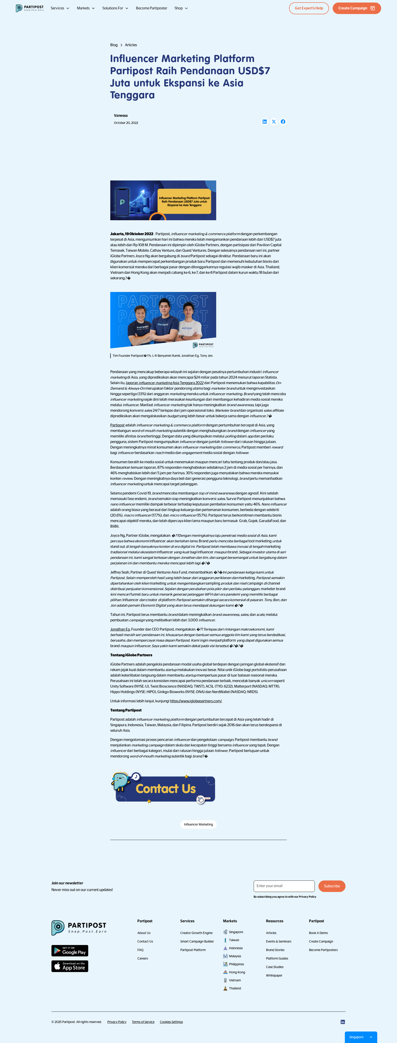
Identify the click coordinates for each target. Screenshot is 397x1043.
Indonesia (236, 948)
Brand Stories (275, 950)
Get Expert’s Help (309, 8)
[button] (60, 8)
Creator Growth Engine (196, 932)
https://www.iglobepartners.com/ (196, 701)
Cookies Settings (171, 1021)
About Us (143, 932)
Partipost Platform (193, 950)
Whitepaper (274, 975)
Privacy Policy (116, 1021)
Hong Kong (237, 972)
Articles (271, 932)
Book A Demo (318, 932)
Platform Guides (277, 958)
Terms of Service (143, 1021)
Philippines (236, 964)
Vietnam (235, 980)
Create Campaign (321, 941)
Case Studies (275, 967)
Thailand (235, 988)
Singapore (236, 932)
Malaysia (235, 956)
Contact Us (145, 941)
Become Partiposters (323, 950)
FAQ (140, 950)
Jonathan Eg (120, 629)
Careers (142, 958)
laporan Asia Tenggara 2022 (165, 383)
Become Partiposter (151, 8)
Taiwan (234, 940)
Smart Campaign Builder (197, 941)
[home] (29, 8)
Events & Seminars (278, 941)
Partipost (117, 425)
